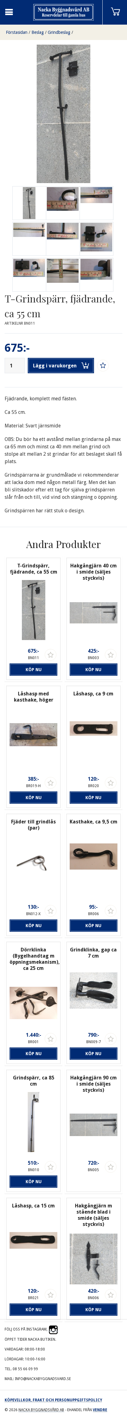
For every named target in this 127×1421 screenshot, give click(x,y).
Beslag (37, 32)
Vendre (100, 1410)
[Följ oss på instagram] (53, 1329)
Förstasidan (16, 32)
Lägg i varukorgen (55, 366)
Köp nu (34, 669)
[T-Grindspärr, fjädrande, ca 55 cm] (63, 203)
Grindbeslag (59, 32)
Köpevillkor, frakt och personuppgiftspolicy (53, 1400)
